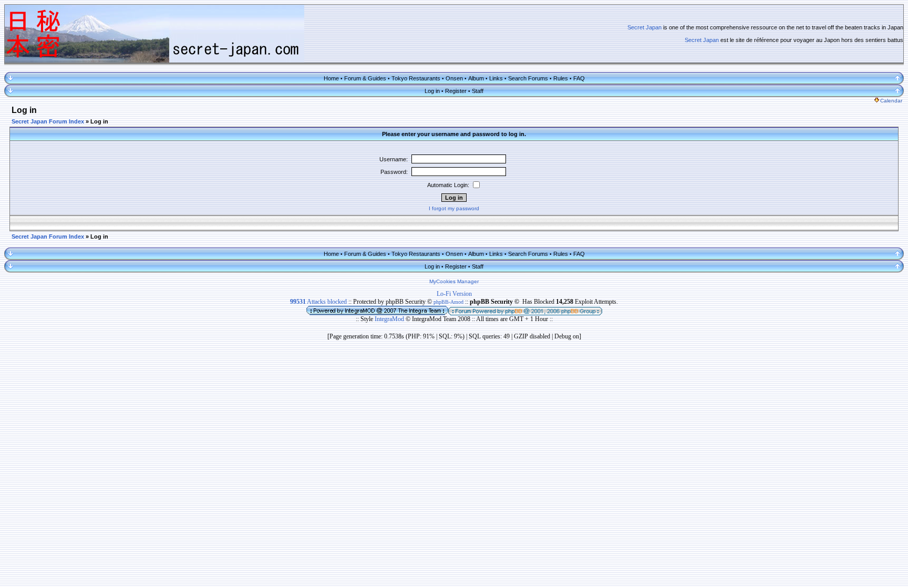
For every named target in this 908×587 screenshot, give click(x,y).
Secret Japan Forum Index (48, 121)
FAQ (579, 78)
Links (496, 78)
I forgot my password (454, 208)
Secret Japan (644, 27)
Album (476, 78)
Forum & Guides (365, 78)
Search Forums (528, 78)
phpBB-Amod (448, 302)
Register (456, 91)
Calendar (891, 101)
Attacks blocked (318, 301)
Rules (560, 78)
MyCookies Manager (454, 281)
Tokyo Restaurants (415, 78)
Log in (432, 91)
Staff (477, 91)
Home (331, 78)
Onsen (454, 78)
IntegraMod (390, 319)
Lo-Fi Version (454, 293)
